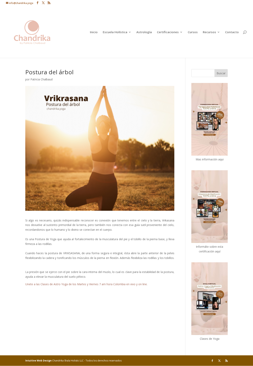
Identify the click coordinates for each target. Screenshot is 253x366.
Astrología (144, 32)
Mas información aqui (210, 159)
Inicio (94, 32)
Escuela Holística (115, 32)
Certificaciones (168, 32)
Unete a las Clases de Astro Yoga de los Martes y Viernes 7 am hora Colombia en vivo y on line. (86, 284)
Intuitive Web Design (38, 360)
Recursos (209, 32)
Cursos (193, 32)
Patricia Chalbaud (41, 79)
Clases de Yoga (209, 339)
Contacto (232, 32)
